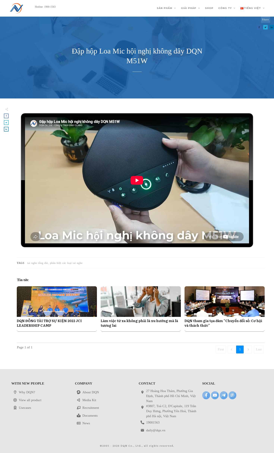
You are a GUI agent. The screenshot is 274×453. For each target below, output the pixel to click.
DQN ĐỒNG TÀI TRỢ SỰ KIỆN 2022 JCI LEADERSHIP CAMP (57, 308)
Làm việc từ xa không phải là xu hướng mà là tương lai (141, 308)
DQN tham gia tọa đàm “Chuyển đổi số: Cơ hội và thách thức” (225, 308)
